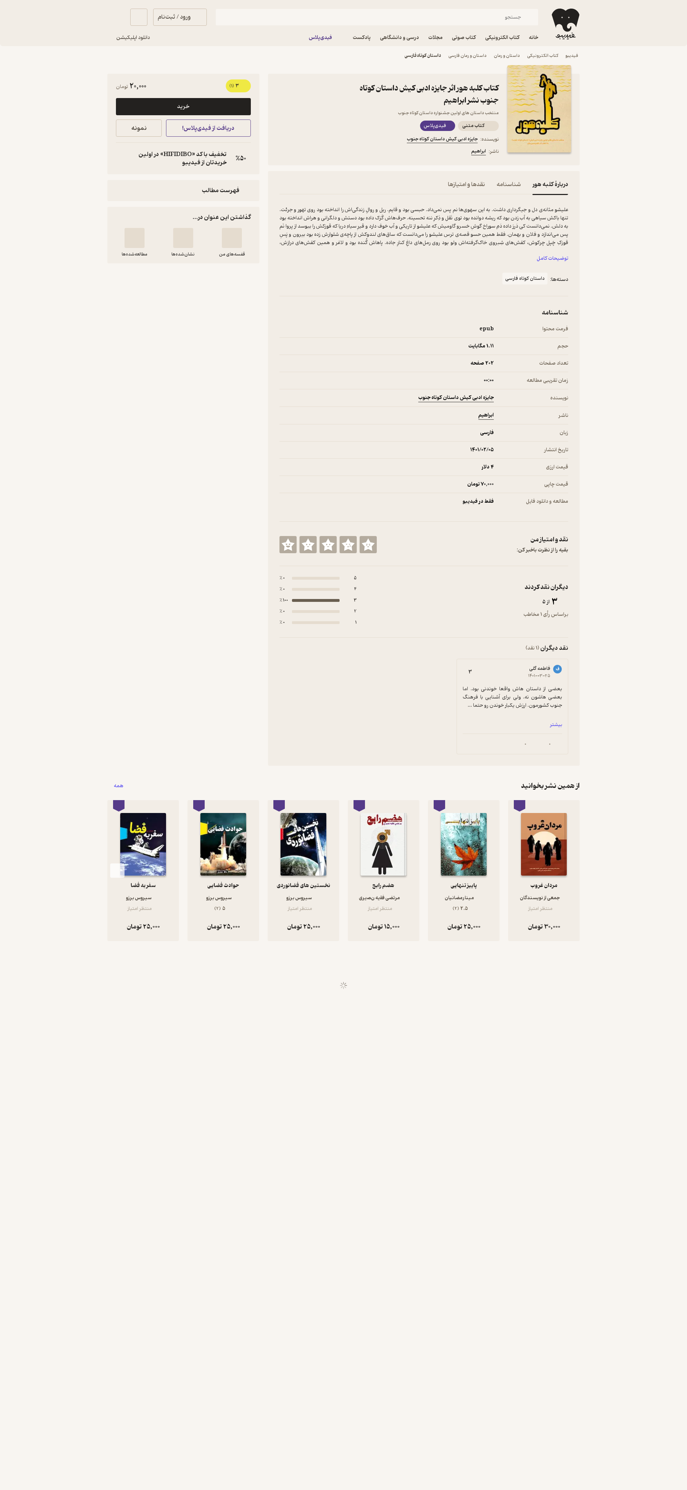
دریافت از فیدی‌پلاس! (208, 128)
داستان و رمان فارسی (467, 55)
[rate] (368, 544)
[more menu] (284, 152)
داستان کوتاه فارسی (423, 55)
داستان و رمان (507, 55)
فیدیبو (571, 55)
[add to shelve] (232, 238)
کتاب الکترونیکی (542, 55)
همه (118, 786)
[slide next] (117, 870)
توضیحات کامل (552, 258)
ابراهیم (478, 151)
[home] (565, 24)
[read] (135, 238)
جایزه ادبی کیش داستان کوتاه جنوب (442, 139)
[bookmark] (301, 152)
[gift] (318, 152)
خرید (183, 106)
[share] (335, 152)
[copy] (123, 158)
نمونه (139, 128)
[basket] (138, 17)
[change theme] (116, 17)
